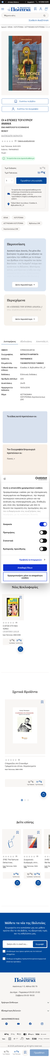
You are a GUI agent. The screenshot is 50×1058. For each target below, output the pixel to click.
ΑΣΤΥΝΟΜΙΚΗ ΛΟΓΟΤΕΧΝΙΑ (35, 27)
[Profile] (40, 9)
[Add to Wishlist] (25, 1052)
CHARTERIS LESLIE (11, 631)
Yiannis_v (11, 458)
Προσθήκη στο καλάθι (31, 180)
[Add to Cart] (20, 649)
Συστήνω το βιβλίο (27, 101)
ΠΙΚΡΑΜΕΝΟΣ (14, 149)
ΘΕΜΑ (10, 27)
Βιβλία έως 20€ (34, 223)
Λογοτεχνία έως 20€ (10, 229)
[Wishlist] (35, 9)
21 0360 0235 (44, 2)
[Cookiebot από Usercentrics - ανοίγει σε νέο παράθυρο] (35, 478)
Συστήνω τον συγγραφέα (27, 109)
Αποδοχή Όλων (25, 568)
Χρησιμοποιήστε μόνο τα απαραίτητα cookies (25, 576)
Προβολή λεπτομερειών (30, 560)
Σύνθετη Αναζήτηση (39, 20)
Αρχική (3, 27)
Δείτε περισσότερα (25, 284)
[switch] (43, 532)
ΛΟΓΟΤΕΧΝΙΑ (18, 27)
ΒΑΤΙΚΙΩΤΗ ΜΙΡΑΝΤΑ (12, 135)
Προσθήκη (39, 1052)
